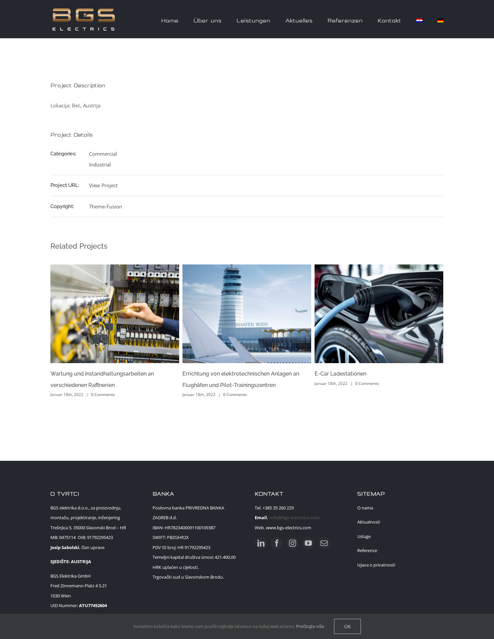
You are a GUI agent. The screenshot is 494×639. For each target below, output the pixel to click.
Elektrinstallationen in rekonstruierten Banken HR (402, 374)
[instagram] (292, 543)
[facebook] (277, 543)
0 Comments (129, 394)
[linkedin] (261, 543)
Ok (347, 626)
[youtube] (308, 543)
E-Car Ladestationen (234, 374)
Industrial (100, 164)
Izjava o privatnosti (376, 565)
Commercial (103, 153)
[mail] (324, 543)
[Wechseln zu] (419, 19)
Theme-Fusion (105, 206)
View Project (103, 185)
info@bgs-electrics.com (294, 517)
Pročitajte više (310, 626)
